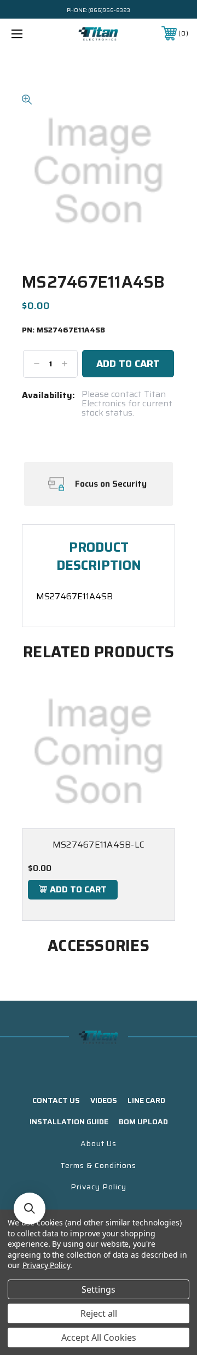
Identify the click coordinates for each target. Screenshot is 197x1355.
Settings (98, 1289)
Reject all (98, 1313)
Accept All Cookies (98, 1337)
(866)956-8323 (109, 10)
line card (146, 1100)
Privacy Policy (98, 1187)
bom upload (143, 1121)
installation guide (69, 1121)
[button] (29, 1208)
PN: (63, 330)
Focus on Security (111, 484)
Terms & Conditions (98, 1165)
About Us (98, 1143)
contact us (56, 1100)
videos (103, 1100)
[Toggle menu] (29, 34)
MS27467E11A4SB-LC (98, 844)
